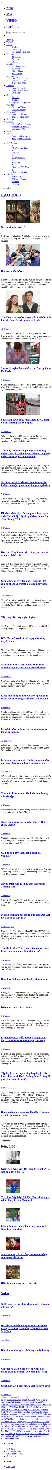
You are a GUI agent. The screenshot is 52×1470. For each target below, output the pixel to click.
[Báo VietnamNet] (26, 325)
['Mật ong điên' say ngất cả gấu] (26, 612)
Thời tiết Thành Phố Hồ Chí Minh (36, 1414)
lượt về (46, 1433)
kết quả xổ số (36, 1433)
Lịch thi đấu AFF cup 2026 (20, 1409)
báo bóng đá (6, 1426)
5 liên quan (5, 1316)
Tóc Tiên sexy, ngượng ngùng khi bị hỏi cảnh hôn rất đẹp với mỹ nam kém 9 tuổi (26, 318)
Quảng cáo (11, 1456)
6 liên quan (5, 380)
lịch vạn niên (36, 1431)
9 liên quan (5, 960)
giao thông (37, 1409)
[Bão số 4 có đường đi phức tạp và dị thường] (26, 1345)
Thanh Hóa (39, 1402)
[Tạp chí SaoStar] (26, 1262)
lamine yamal (13, 1424)
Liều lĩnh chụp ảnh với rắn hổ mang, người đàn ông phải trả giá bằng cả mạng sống (25, 761)
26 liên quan (6, 329)
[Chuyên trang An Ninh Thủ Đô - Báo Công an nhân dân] (26, 1205)
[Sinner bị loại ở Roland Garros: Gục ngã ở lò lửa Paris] (26, 353)
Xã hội (27, 1433)
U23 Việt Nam (17, 1417)
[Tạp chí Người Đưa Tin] (26, 1336)
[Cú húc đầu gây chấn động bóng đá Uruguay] (26, 847)
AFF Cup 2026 (30, 1429)
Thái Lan (23, 1407)
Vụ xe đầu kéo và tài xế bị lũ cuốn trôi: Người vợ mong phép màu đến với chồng (23, 666)
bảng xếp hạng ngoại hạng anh (18, 1421)
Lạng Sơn (33, 1400)
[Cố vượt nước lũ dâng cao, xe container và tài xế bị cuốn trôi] (26, 724)
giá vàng (4, 1414)
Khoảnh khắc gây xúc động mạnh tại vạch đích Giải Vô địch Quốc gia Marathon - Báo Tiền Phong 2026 (25, 516)
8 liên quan (5, 494)
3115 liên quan (7, 596)
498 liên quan (7, 1340)
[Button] (32, 33)
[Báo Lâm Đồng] (26, 1012)
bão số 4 (29, 1426)
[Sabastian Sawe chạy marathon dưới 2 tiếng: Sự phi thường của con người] (26, 404)
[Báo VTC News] (26, 490)
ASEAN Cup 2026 (14, 1412)
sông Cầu (35, 1412)
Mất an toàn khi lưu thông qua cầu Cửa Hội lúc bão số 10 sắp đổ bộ (25, 916)
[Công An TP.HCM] (26, 672)
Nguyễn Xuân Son (9, 1405)
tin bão (48, 1424)
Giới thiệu (10, 1449)
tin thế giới (5, 1417)
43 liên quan (6, 1394)
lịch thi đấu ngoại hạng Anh (26, 1419)
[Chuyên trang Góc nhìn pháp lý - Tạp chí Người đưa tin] (26, 461)
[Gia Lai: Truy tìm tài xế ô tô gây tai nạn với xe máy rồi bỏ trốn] (26, 547)
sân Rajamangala (14, 1400)
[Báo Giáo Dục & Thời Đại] (26, 232)
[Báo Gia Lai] (26, 560)
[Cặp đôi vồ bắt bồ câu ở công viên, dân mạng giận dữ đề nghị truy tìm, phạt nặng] (26, 1363)
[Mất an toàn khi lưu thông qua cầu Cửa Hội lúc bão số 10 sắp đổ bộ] (26, 909)
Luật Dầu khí (18, 1433)
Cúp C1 (13, 1429)
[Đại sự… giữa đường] (26, 255)
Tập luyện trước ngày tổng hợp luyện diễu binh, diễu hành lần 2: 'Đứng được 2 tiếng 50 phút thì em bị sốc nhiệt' (25, 1076)
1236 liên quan (7, 926)
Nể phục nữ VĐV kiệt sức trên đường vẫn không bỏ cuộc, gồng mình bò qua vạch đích (25, 484)
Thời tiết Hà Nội (12, 1431)
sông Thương (6, 1433)
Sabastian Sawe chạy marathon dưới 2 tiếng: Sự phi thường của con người (25, 421)
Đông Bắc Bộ (12, 1402)
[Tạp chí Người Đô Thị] (26, 275)
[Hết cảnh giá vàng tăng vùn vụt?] (26, 1272)
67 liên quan (6, 741)
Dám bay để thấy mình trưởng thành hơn (24, 979)
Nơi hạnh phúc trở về (13, 227)
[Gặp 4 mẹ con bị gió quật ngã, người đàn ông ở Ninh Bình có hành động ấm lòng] (26, 1032)
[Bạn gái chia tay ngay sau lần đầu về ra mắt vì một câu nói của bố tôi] (26, 1107)
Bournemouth (25, 1431)
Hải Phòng (43, 1412)
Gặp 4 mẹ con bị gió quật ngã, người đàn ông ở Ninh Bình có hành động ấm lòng (23, 1039)
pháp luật (26, 1412)
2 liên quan (5, 528)
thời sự (38, 1407)
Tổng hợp (10, 1466)
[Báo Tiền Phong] (26, 524)
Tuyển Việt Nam (38, 1421)
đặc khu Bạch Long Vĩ (10, 1436)
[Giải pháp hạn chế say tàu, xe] (26, 1002)
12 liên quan (6, 431)
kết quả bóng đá (38, 1424)
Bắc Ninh (31, 1407)
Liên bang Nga (15, 1414)
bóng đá (46, 1431)
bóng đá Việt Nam (26, 1402)
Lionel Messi (25, 1424)
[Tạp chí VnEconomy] (26, 591)
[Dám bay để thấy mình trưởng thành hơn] (26, 974)
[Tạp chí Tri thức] (26, 646)
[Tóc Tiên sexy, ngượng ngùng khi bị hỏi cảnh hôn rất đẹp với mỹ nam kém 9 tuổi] (26, 301)
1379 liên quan (7, 1088)
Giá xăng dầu (23, 1405)
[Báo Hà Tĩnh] (26, 922)
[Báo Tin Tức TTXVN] (26, 956)
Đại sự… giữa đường (12, 271)
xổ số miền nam (18, 1426)
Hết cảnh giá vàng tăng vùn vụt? (19, 1283)
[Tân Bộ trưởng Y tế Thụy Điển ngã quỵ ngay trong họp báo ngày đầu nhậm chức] (26, 943)
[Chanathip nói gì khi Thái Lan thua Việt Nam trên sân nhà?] (26, 1215)
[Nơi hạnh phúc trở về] (26, 211)
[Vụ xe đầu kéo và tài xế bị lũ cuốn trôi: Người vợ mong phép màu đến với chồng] (26, 659)
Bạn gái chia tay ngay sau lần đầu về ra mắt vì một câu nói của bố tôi (25, 1113)
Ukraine (20, 1429)
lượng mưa (38, 1426)
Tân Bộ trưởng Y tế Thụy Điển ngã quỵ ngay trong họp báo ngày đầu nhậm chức (26, 949)
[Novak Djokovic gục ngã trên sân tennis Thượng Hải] (26, 878)
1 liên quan (5, 1016)
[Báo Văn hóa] (26, 1084)
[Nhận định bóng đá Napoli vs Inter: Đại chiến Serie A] (26, 817)
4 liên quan (5, 805)
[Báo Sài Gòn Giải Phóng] (26, 1355)
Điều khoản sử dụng (15, 1451)
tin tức (3, 1400)
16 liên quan (6, 676)
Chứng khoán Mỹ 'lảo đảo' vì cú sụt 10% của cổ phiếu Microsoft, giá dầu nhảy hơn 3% (24, 583)
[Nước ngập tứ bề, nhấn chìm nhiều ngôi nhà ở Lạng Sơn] (26, 1299)
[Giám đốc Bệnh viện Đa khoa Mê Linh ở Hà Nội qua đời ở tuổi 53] (26, 1158)
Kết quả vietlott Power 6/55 (35, 1417)
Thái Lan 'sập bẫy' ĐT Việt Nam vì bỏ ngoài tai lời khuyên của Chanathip (25, 1199)
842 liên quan (7, 772)
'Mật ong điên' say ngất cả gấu (18, 617)
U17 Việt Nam (12, 1407)
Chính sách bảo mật (14, 1454)
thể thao (24, 1436)
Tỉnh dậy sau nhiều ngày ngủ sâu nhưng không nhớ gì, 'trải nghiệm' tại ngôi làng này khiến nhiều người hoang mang (25, 453)
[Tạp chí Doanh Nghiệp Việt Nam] (26, 703)
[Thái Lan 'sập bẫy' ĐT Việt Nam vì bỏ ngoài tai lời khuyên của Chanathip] (26, 1186)
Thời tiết (25, 1400)
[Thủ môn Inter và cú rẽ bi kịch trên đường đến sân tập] (26, 788)
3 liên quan (5, 865)
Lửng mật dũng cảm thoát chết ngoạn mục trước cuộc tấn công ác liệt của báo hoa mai (25, 697)
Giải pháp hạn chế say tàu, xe (17, 1007)
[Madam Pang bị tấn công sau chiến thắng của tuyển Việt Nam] (26, 1244)
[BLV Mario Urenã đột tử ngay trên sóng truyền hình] (26, 633)
